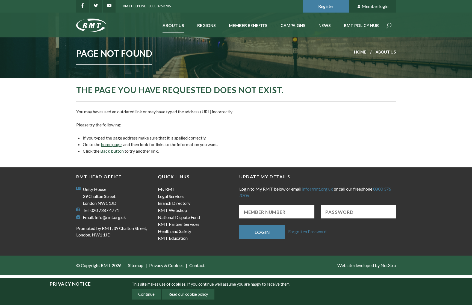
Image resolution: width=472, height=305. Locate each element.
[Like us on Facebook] (82, 6)
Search (389, 26)
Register (326, 6)
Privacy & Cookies (166, 265)
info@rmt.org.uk (110, 217)
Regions (206, 25)
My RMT (166, 189)
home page (111, 144)
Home (360, 52)
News (324, 25)
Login (262, 232)
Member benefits (248, 25)
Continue (146, 294)
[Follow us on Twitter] (96, 6)
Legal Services (171, 196)
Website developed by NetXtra (366, 265)
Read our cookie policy (188, 294)
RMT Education (173, 238)
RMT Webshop (172, 210)
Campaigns (293, 25)
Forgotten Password (307, 231)
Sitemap (135, 265)
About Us (173, 25)
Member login (375, 6)
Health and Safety (174, 231)
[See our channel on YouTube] (109, 6)
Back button (112, 150)
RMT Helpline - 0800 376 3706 (147, 6)
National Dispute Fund (179, 217)
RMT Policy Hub (361, 25)
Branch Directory (174, 203)
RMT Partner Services (178, 224)
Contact (197, 265)
